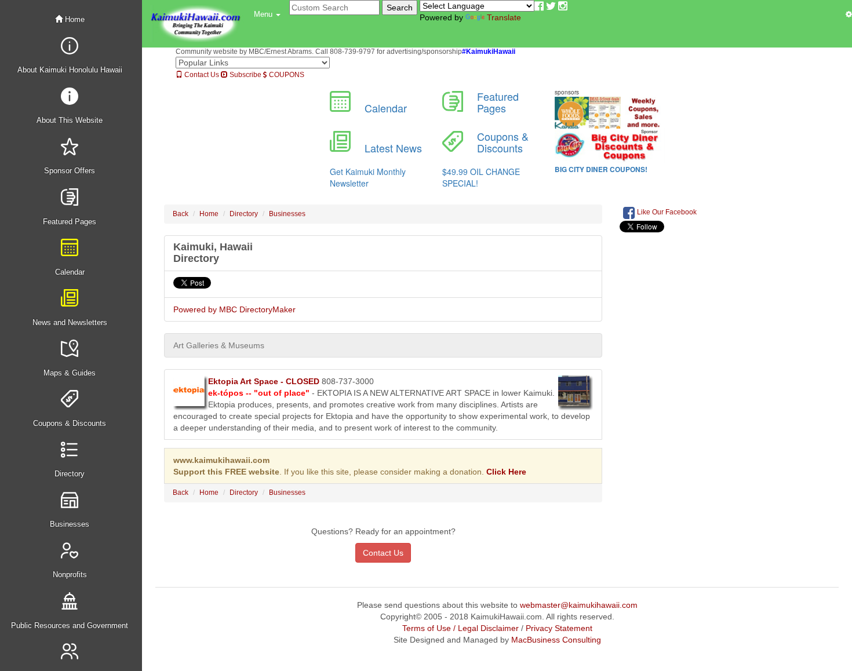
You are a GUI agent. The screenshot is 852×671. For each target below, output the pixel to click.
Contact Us (201, 75)
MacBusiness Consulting (556, 639)
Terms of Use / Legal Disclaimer (460, 628)
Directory (244, 214)
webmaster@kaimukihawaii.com (579, 605)
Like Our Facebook (666, 212)
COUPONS (285, 75)
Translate (504, 17)
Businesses (287, 214)
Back (180, 214)
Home (74, 19)
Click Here (506, 471)
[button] (267, 14)
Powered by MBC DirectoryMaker (234, 309)
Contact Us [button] (383, 552)
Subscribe (244, 75)
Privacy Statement (559, 628)
